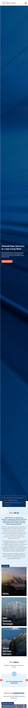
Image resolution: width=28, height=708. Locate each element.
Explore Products (7, 261)
